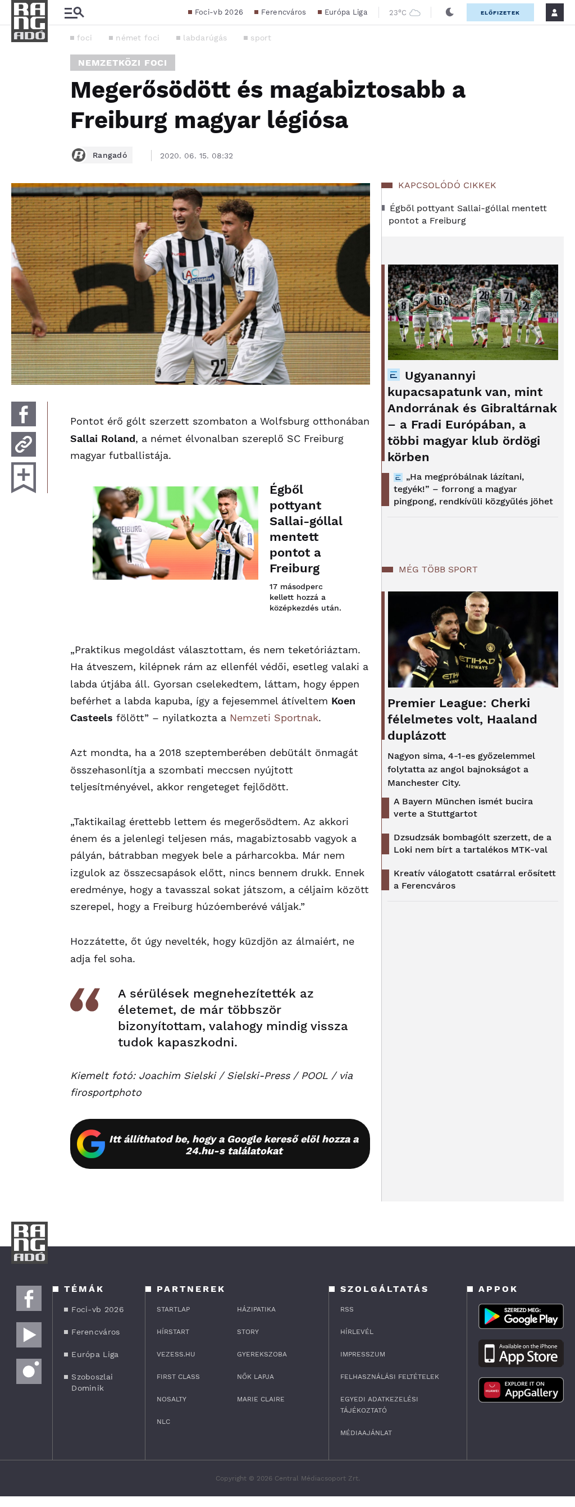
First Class (178, 1377)
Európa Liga (346, 12)
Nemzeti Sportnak (274, 717)
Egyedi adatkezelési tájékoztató (379, 1404)
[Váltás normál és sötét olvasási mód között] (450, 12)
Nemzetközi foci (122, 62)
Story (248, 1332)
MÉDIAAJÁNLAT (366, 1433)
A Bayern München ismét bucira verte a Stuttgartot (463, 807)
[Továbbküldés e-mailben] (23, 444)
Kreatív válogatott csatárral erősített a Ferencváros (475, 879)
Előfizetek (500, 13)
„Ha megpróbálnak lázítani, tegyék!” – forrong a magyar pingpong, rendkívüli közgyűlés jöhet (473, 489)
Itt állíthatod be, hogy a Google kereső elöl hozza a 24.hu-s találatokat (233, 1145)
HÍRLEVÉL (356, 1332)
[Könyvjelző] (23, 477)
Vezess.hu (176, 1354)
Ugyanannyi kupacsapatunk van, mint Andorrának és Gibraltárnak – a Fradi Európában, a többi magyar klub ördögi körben (472, 416)
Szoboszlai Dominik (92, 1382)
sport (261, 37)
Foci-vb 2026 (219, 12)
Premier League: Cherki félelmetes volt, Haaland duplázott (462, 719)
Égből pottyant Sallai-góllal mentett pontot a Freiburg (306, 528)
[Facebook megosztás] (23, 414)
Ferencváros (283, 12)
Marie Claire (261, 1399)
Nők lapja (255, 1377)
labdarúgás (205, 37)
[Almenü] (74, 12)
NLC (163, 1422)
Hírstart (173, 1332)
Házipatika (256, 1309)
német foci (137, 37)
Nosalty (171, 1399)
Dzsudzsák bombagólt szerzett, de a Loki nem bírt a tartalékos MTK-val (472, 843)
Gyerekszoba (262, 1354)
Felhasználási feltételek (389, 1377)
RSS (347, 1309)
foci (84, 37)
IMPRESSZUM (362, 1354)
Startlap (173, 1309)
